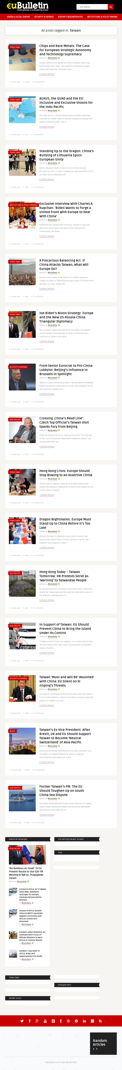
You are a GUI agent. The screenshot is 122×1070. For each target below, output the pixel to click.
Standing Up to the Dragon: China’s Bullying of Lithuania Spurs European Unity (66, 155)
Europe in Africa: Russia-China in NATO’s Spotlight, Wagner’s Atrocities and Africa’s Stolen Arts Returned (31, 916)
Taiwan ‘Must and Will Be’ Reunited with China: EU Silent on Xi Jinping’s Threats (66, 681)
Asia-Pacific (15, 419)
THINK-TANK (59, 23)
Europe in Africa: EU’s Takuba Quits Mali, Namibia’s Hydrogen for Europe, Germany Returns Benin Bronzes (32, 894)
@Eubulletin (52, 58)
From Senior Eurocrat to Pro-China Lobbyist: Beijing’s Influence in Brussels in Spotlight (65, 370)
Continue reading (46, 74)
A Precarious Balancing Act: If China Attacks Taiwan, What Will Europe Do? (63, 265)
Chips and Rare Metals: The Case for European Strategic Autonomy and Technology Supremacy (65, 50)
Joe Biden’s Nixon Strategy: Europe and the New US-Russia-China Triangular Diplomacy (66, 317)
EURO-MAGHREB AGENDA (81, 23)
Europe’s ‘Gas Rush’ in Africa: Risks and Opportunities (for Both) (30, 953)
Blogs (12, 731)
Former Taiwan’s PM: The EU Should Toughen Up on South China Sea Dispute (61, 791)
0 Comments (39, 82)
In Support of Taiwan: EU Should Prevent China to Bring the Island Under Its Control (65, 629)
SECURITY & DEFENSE (44, 17)
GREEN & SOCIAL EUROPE (18, 17)
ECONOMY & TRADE (41, 23)
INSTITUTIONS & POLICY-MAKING (102, 17)
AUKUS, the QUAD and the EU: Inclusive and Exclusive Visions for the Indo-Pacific (66, 103)
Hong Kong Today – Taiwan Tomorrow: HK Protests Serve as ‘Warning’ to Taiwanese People (63, 576)
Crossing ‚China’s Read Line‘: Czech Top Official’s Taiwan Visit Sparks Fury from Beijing (64, 422)
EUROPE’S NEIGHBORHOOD (70, 17)
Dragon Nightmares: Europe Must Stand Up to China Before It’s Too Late (65, 523)
